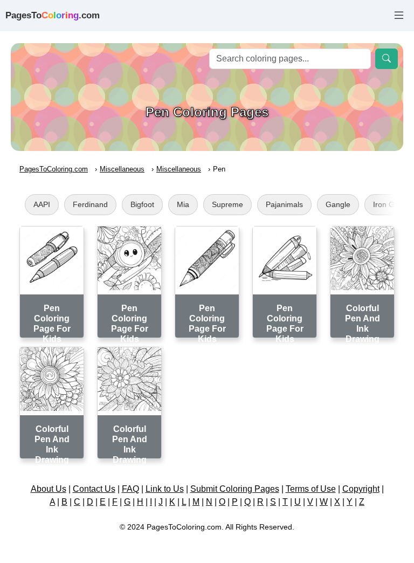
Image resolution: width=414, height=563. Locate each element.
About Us (48, 488)
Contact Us (94, 488)
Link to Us (165, 488)
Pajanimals (284, 204)
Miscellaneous (122, 169)
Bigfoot (142, 204)
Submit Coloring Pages (234, 488)
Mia (183, 204)
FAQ (130, 488)
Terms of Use (311, 488)
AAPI (41, 204)
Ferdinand (90, 204)
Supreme (227, 204)
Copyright (361, 488)
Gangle (338, 204)
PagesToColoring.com (53, 169)
